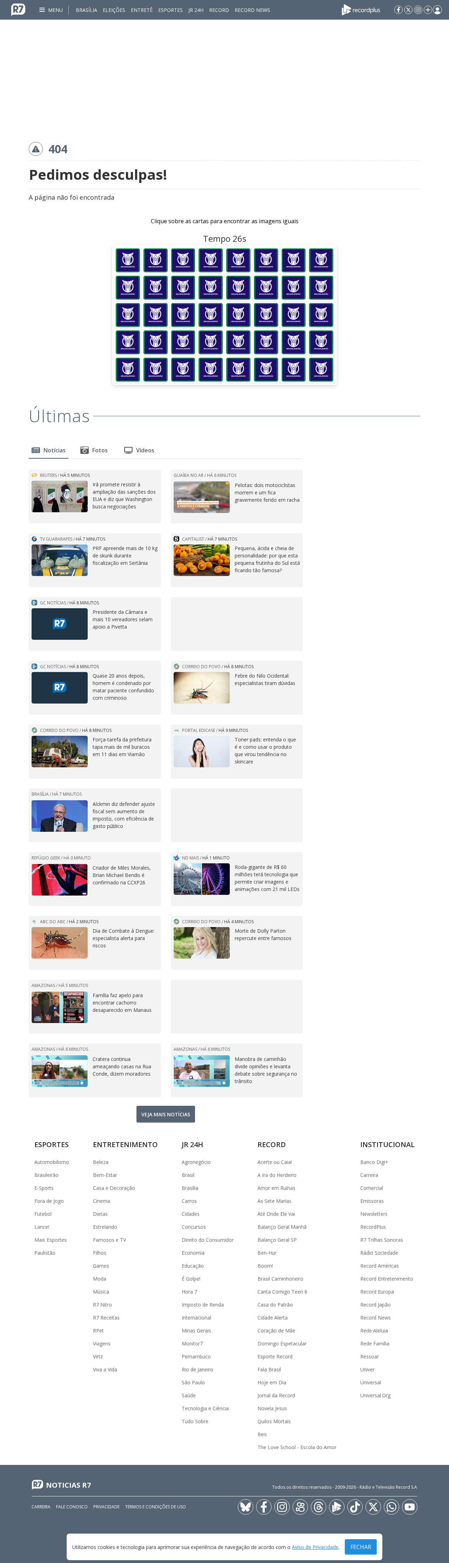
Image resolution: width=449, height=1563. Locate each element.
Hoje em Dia (271, 1382)
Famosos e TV (109, 1239)
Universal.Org (375, 1395)
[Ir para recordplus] (336, 1507)
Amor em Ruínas (276, 1188)
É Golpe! (191, 1278)
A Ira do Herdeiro (276, 1175)
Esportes (170, 10)
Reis (262, 1434)
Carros (189, 1201)
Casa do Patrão (275, 1304)
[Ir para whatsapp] (391, 1507)
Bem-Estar (105, 1175)
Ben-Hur (266, 1252)
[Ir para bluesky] (245, 1507)
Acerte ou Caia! (274, 1162)
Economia (193, 1252)
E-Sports (44, 1188)
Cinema (101, 1201)
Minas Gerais (196, 1330)
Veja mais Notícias (165, 1114)
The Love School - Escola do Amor (296, 1447)
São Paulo (193, 1382)
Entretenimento (125, 1144)
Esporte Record (275, 1356)
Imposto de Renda (203, 1304)
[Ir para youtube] (409, 1507)
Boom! (265, 1265)
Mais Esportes (50, 1239)
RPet (98, 1330)
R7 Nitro (102, 1304)
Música (101, 1291)
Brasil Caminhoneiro (280, 1278)
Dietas (100, 1214)
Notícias (54, 450)
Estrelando (105, 1226)
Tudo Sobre (195, 1421)
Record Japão (375, 1304)
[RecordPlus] (361, 9)
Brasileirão (46, 1175)
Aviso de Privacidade (315, 1547)
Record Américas (379, 1265)
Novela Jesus (272, 1408)
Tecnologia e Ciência (205, 1408)
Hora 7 (189, 1291)
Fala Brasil (269, 1369)
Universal (370, 1382)
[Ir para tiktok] (355, 1507)
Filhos (99, 1252)
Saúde (189, 1395)
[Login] (437, 10)
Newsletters (374, 1214)
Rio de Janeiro (197, 1369)
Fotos (100, 450)
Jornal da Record (276, 1395)
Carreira (369, 1175)
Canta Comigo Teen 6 (282, 1291)
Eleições (114, 10)
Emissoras (372, 1201)
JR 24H (195, 10)
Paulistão (44, 1252)
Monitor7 (192, 1343)
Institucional (387, 1144)
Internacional (196, 1317)
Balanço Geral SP (277, 1239)
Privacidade (106, 1507)
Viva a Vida (105, 1369)
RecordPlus (373, 1226)
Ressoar (369, 1356)
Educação (193, 1265)
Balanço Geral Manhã (282, 1226)
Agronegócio (196, 1162)
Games (101, 1265)
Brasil (188, 1175)
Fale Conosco (72, 1507)
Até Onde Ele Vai (276, 1214)
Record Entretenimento (386, 1278)
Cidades (191, 1214)
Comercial (371, 1188)
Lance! (41, 1226)
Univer (367, 1369)
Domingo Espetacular (282, 1343)
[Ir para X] (408, 10)
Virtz (98, 1356)
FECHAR (360, 1547)
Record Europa (377, 1291)
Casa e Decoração (114, 1188)
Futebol (43, 1214)
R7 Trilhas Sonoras (381, 1239)
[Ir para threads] (318, 1507)
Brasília (86, 10)
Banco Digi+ (374, 1162)
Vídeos (145, 450)
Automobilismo (51, 1162)
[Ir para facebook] (398, 10)
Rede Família (374, 1343)
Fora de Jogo (49, 1201)
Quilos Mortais (274, 1421)
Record (219, 10)
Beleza (100, 1162)
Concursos (194, 1226)
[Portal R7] (18, 9)
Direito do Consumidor (208, 1239)
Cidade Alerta (272, 1317)
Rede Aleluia (374, 1330)
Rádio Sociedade (379, 1252)
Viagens (101, 1343)
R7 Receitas (106, 1317)
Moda (99, 1278)
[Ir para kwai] (300, 1507)
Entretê (142, 10)
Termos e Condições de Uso (155, 1507)
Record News (252, 10)
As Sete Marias (274, 1201)
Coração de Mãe (276, 1330)
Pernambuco (196, 1356)
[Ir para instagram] (418, 10)
